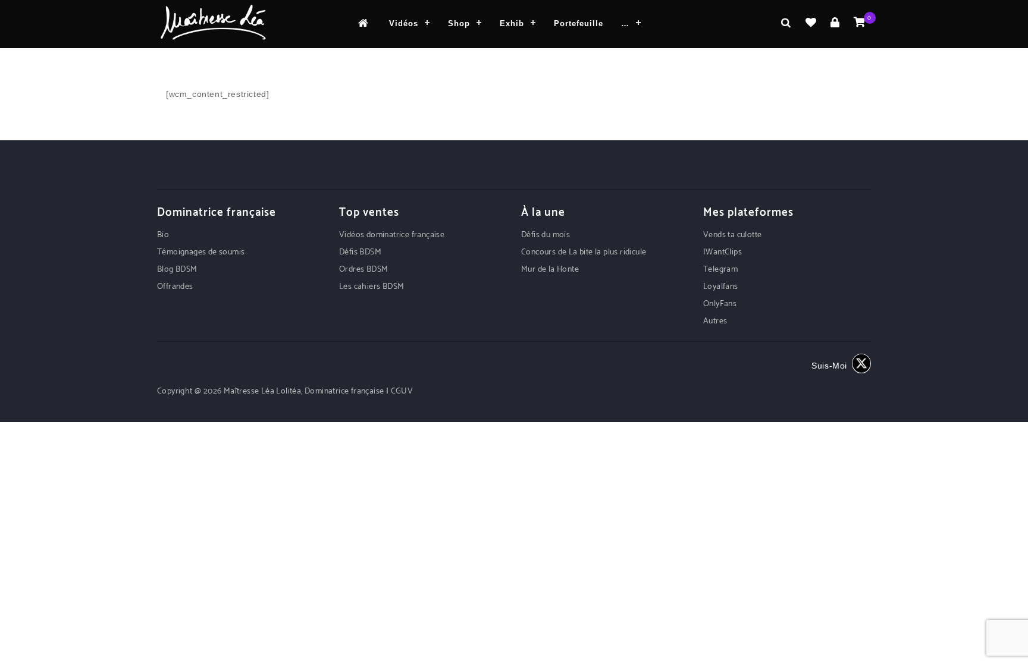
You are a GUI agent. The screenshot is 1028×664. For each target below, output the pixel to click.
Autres (715, 321)
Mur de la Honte (550, 269)
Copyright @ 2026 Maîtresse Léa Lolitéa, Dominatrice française (271, 391)
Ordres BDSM (363, 269)
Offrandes (175, 287)
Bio (163, 235)
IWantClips (722, 252)
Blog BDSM (177, 269)
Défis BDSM (360, 252)
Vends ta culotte (732, 235)
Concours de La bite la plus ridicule (583, 252)
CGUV (402, 391)
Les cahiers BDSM (371, 287)
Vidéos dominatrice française (391, 235)
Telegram (720, 269)
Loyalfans (720, 287)
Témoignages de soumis (201, 252)
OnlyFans (719, 304)
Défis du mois (545, 235)
